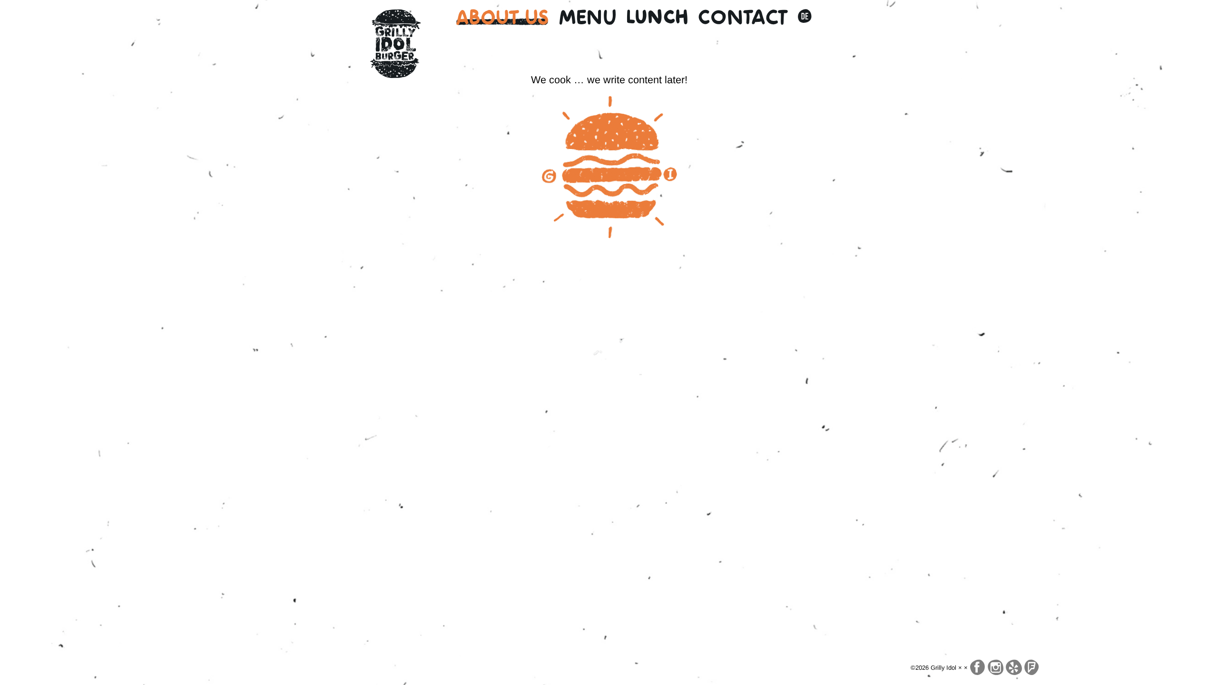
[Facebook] (977, 667)
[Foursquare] (1031, 667)
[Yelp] (1014, 667)
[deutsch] (804, 17)
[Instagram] (995, 667)
